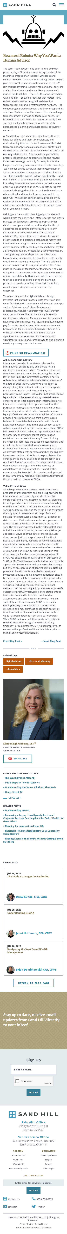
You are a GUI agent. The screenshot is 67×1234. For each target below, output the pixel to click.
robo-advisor (13, 669)
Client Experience (49, 1155)
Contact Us (14, 1199)
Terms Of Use (41, 1223)
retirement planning (39, 661)
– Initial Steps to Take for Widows (21, 782)
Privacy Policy (26, 1223)
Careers (48, 1164)
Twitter (41, 1206)
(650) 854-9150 (45, 1199)
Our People (18, 1159)
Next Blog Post (52, 641)
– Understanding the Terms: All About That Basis (29, 787)
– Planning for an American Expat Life (23, 826)
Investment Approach (18, 1168)
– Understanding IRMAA (16, 810)
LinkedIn (12, 1206)
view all (15, 798)
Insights (48, 1159)
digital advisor (14, 661)
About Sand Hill (18, 1155)
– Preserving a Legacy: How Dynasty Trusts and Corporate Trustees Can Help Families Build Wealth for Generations (33, 818)
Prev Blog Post (11, 641)
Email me (20, 758)
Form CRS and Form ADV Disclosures (34, 1227)
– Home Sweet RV (12, 792)
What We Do (18, 1164)
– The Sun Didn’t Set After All (18, 777)
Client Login (48, 1168)
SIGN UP (33, 1092)
